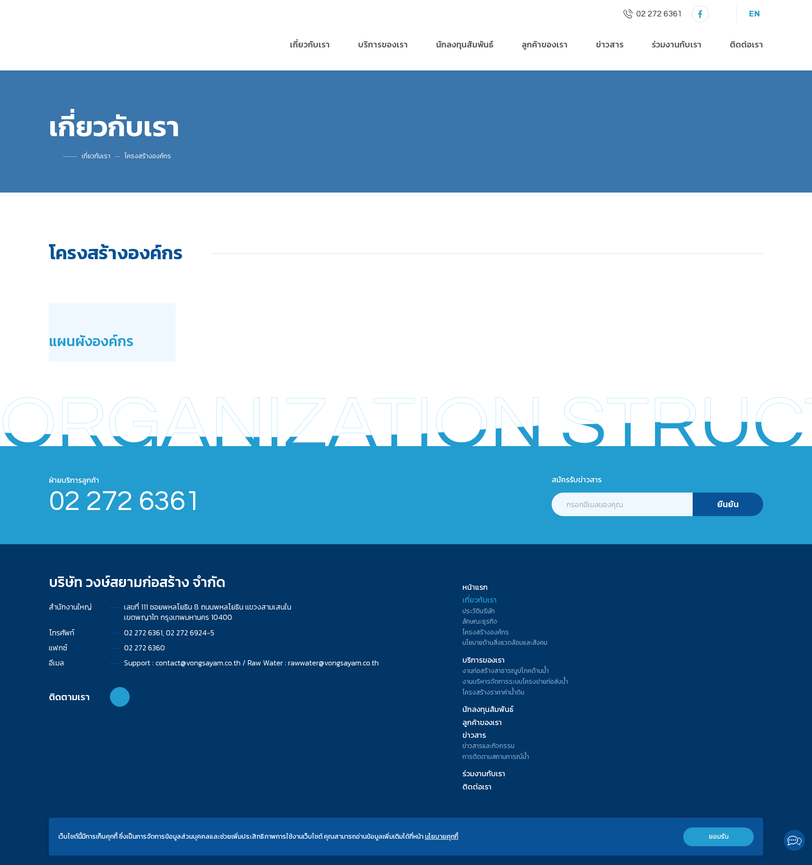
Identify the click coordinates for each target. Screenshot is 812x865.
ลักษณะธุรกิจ (479, 621)
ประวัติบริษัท (478, 611)
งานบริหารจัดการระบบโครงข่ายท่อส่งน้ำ (515, 682)
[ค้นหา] (721, 14)
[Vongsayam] (700, 14)
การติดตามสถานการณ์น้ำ (495, 757)
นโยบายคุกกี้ (441, 837)
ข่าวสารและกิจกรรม (488, 746)
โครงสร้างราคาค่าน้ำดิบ (493, 692)
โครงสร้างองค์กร (148, 156)
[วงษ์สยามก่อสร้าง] (93, 34)
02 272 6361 (125, 501)
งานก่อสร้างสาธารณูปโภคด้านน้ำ (505, 671)
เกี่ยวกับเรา (96, 156)
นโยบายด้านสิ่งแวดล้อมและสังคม (504, 643)
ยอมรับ (719, 837)
